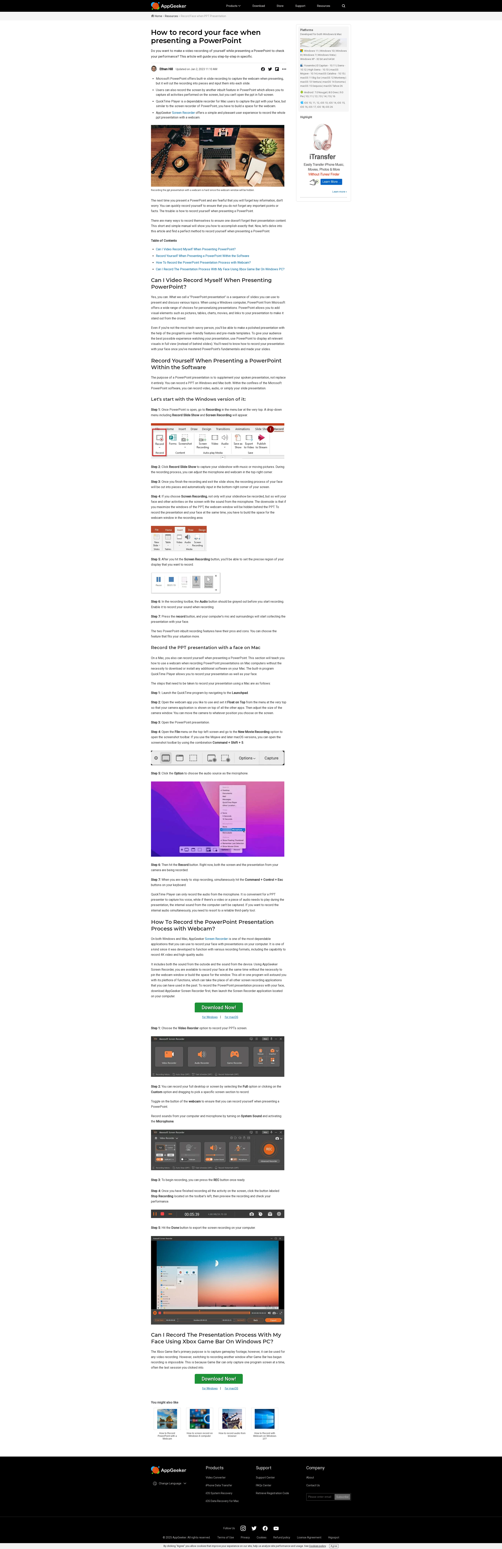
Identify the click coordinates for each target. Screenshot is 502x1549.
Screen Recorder (183, 113)
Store (280, 5)
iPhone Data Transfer (219, 1485)
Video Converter (216, 1477)
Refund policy (281, 1537)
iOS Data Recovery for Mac (222, 1501)
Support (300, 5)
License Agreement (309, 1537)
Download (259, 5)
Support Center (265, 1477)
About (310, 1477)
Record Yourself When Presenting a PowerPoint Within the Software (202, 256)
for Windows (210, 1017)
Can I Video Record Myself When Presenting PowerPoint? (196, 249)
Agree (333, 1545)
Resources (323, 5)
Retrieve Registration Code (272, 1493)
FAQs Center (263, 1485)
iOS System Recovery (219, 1493)
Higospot (333, 1537)
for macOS (231, 1017)
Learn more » (339, 191)
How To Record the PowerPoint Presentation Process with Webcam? (203, 262)
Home (158, 16)
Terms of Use (225, 1537)
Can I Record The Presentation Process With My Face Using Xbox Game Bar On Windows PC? (220, 269)
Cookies (261, 1537)
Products (232, 5)
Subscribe (342, 1496)
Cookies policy (317, 1545)
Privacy (245, 1537)
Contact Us (313, 1485)
